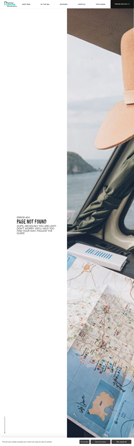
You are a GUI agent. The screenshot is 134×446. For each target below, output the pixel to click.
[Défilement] (5, 429)
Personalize (84, 442)
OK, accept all (121, 442)
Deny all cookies (100, 442)
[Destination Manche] (10, 4)
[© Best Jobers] (100, 227)
